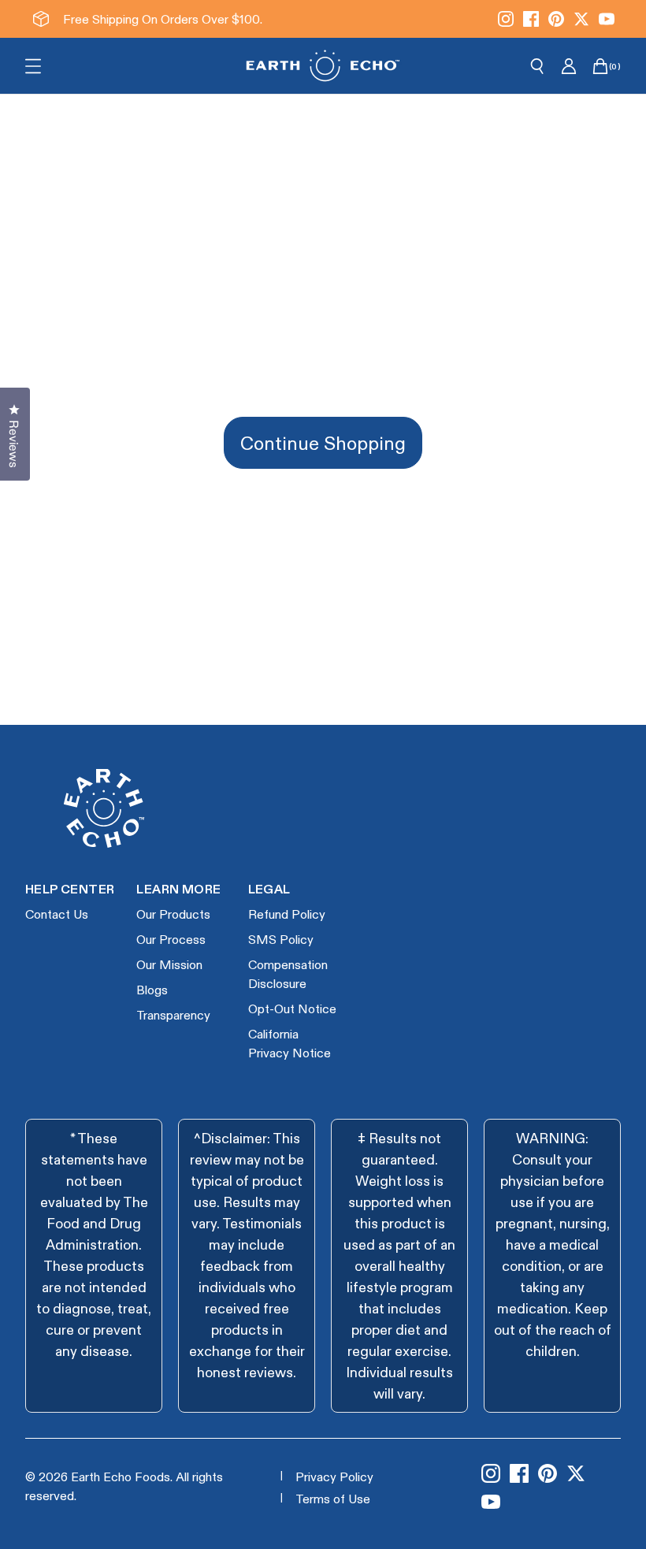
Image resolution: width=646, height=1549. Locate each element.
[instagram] (506, 19)
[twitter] (581, 19)
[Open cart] (600, 66)
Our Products (173, 913)
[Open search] (537, 66)
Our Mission (169, 964)
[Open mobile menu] (33, 66)
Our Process (171, 938)
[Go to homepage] (323, 66)
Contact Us (56, 913)
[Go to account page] (569, 66)
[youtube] (606, 19)
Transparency (173, 1014)
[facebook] (531, 19)
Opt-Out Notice (292, 1008)
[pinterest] (556, 19)
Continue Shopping (323, 442)
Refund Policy (286, 913)
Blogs (152, 989)
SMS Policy (281, 938)
